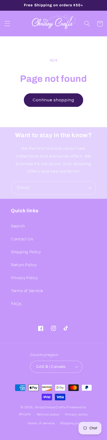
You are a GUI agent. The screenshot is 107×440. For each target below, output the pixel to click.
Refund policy (48, 414)
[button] (7, 23)
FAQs (16, 304)
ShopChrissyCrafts (50, 407)
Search (18, 226)
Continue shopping (54, 100)
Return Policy (23, 265)
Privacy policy (76, 414)
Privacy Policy (24, 278)
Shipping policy (72, 423)
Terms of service (41, 423)
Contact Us (22, 239)
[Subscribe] (89, 188)
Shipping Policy (26, 252)
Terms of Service (27, 291)
